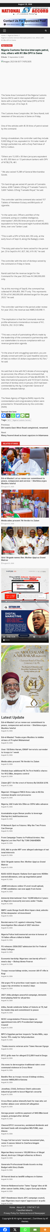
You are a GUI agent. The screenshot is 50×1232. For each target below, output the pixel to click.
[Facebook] (3, 415)
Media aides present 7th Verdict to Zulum (25, 504)
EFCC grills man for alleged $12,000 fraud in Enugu (24, 1055)
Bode (5, 57)
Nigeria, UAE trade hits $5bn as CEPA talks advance (24, 804)
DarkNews (38, 1218)
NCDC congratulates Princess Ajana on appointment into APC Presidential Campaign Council (21, 1022)
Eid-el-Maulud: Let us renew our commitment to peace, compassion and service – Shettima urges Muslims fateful (25, 461)
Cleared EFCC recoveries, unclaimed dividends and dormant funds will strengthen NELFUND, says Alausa (24, 1128)
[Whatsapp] (13, 415)
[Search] (46, 30)
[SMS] (22, 415)
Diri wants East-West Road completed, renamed (24, 426)
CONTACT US (33, 1207)
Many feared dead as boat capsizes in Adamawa (24, 434)
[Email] (27, 415)
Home (12, 1207)
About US (21, 1207)
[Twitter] (18, 415)
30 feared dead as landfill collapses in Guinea (21, 1176)
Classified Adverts (24, 1210)
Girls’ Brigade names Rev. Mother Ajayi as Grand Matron (25, 541)
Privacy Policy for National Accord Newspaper (24, 1213)
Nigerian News (7, 45)
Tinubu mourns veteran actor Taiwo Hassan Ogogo (25, 1046)
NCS (9, 420)
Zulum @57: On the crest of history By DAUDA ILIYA (24, 783)
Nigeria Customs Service (22, 420)
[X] (8, 415)
